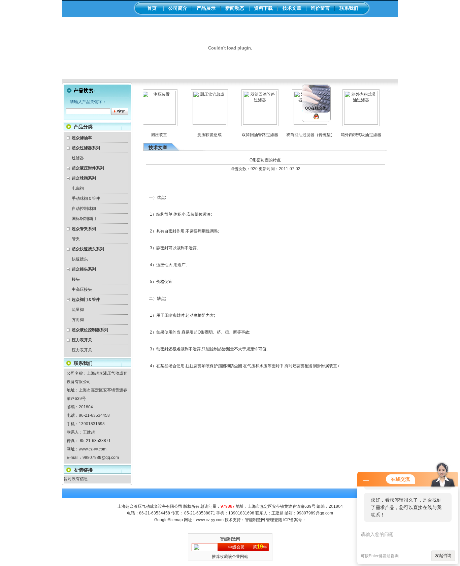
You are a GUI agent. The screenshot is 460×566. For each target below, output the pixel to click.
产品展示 (206, 8)
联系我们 (348, 8)
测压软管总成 (204, 134)
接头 (76, 279)
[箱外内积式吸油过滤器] (356, 123)
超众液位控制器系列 (90, 329)
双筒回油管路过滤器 (255, 134)
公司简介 (177, 8)
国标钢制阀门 (84, 218)
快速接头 (80, 259)
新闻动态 (234, 8)
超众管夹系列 (84, 228)
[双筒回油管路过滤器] (255, 123)
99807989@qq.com (101, 457)
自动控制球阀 (84, 208)
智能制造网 (255, 519)
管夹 (76, 239)
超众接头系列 (84, 269)
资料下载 (263, 8)
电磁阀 (78, 188)
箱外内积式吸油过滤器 (356, 134)
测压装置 (154, 134)
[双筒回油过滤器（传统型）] (305, 123)
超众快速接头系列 (88, 249)
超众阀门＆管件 (86, 299)
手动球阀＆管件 (86, 198)
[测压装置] (154, 123)
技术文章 (292, 8)
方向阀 (78, 319)
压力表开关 (82, 340)
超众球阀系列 (84, 178)
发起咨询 (443, 555)
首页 (152, 8)
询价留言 (320, 8)
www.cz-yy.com (92, 449)
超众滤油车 (82, 137)
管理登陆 (274, 519)
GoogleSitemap (168, 519)
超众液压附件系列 (88, 168)
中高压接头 (82, 289)
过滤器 (78, 158)
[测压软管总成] (204, 123)
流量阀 (78, 309)
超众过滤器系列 (86, 148)
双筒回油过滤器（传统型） (305, 134)
